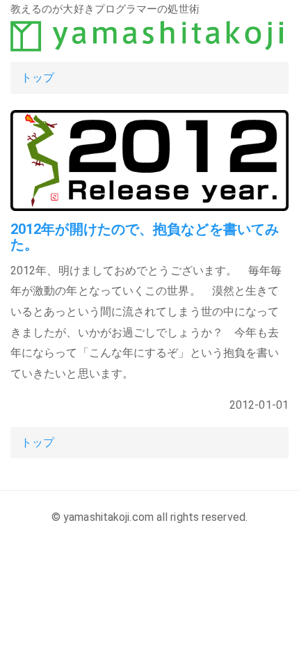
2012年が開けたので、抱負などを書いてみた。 (144, 237)
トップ (37, 77)
